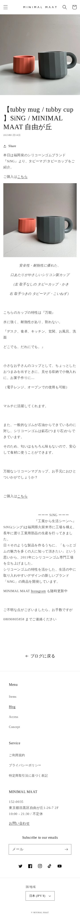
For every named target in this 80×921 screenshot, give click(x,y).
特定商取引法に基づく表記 (28, 775)
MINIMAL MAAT (41, 913)
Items (12, 696)
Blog (12, 706)
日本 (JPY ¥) (37, 895)
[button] (5, 7)
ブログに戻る (42, 656)
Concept (14, 727)
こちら (22, 176)
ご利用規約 (17, 755)
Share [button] (12, 146)
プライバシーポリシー (25, 765)
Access (13, 717)
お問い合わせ (19, 823)
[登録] (66, 849)
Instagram (38, 591)
